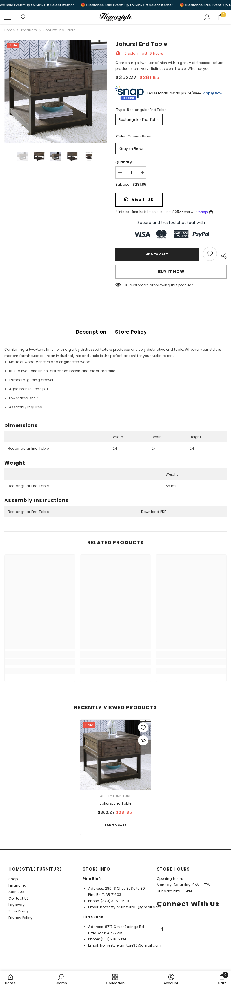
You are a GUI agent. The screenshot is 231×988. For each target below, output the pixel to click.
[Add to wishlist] (143, 727)
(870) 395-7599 (115, 900)
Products (29, 30)
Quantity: (124, 162)
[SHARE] (222, 255)
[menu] (7, 17)
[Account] (207, 17)
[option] (55, 91)
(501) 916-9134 (113, 939)
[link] (210, 254)
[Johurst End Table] (115, 755)
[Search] (23, 17)
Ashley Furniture (115, 796)
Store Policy (131, 331)
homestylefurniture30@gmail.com (130, 907)
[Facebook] (162, 928)
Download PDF (153, 511)
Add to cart (157, 254)
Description (91, 331)
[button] (6, 156)
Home (9, 30)
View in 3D (142, 199)
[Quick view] (143, 740)
